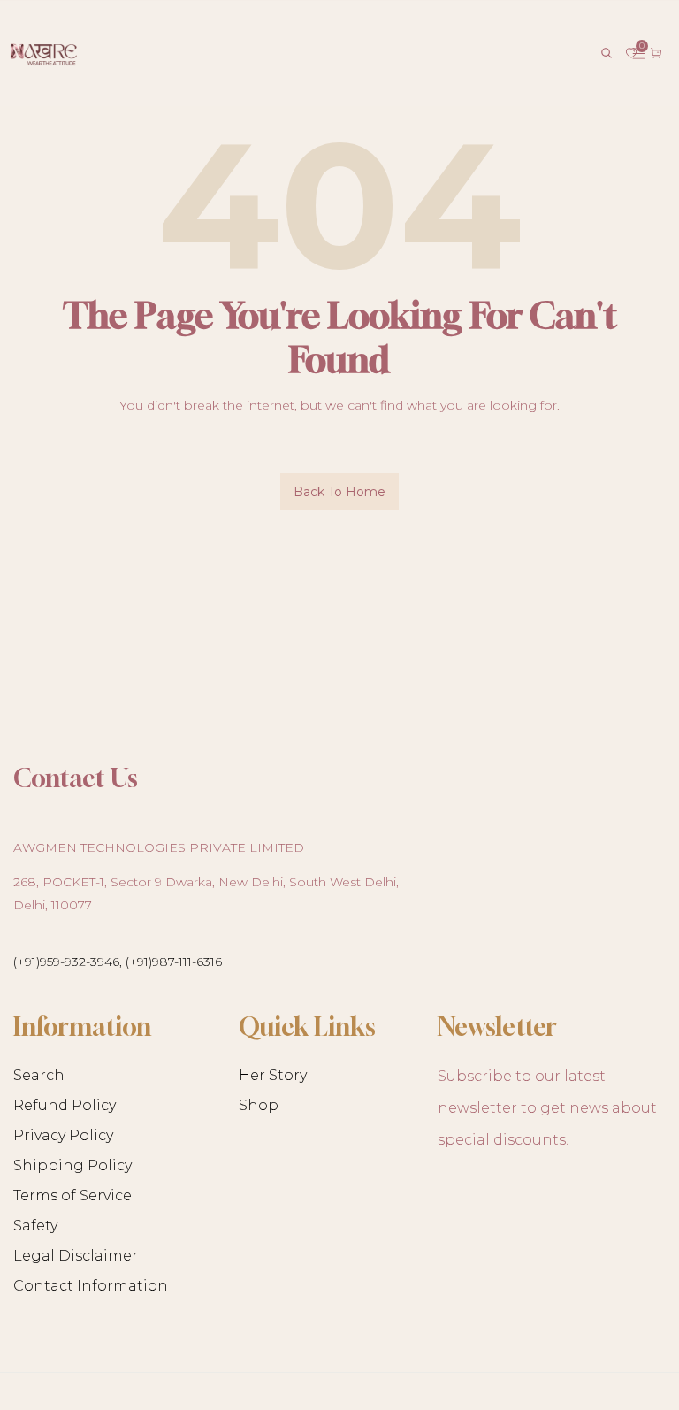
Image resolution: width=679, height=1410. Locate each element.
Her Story (273, 1075)
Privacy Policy (63, 1135)
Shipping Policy (72, 1165)
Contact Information (90, 1285)
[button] (606, 53)
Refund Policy (64, 1105)
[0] (631, 53)
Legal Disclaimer (75, 1255)
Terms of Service (72, 1195)
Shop (258, 1105)
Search (39, 1075)
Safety (35, 1225)
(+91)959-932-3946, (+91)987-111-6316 (117, 961)
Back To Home (339, 492)
